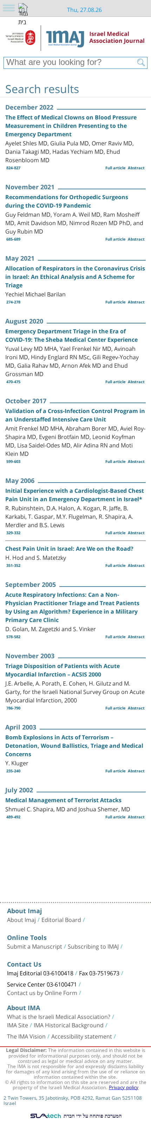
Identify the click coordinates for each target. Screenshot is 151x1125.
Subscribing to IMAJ (93, 946)
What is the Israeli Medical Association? (58, 1016)
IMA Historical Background (69, 1024)
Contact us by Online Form (42, 992)
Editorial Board (61, 919)
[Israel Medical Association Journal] (75, 39)
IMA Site (17, 1024)
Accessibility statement (81, 1036)
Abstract (136, 167)
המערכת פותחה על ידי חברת (92, 1115)
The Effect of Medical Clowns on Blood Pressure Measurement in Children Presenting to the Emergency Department (71, 125)
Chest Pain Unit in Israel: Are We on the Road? (69, 548)
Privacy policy (123, 1087)
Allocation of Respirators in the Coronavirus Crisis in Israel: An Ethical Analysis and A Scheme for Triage (75, 276)
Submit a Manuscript (34, 946)
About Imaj (21, 919)
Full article (115, 167)
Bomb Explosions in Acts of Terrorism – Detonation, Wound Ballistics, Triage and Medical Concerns (74, 745)
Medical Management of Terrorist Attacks (63, 800)
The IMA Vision (26, 1036)
